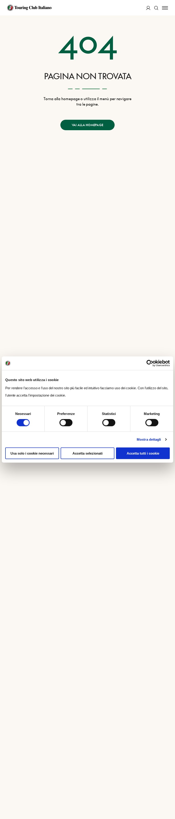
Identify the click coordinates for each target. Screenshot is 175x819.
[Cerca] (156, 8)
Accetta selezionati (87, 453)
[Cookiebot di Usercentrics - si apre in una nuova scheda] (150, 363)
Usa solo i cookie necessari (32, 453)
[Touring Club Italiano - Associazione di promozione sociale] (29, 8)
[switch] (65, 422)
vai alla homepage (87, 125)
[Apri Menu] (165, 8)
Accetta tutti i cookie (143, 453)
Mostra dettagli (149, 439)
